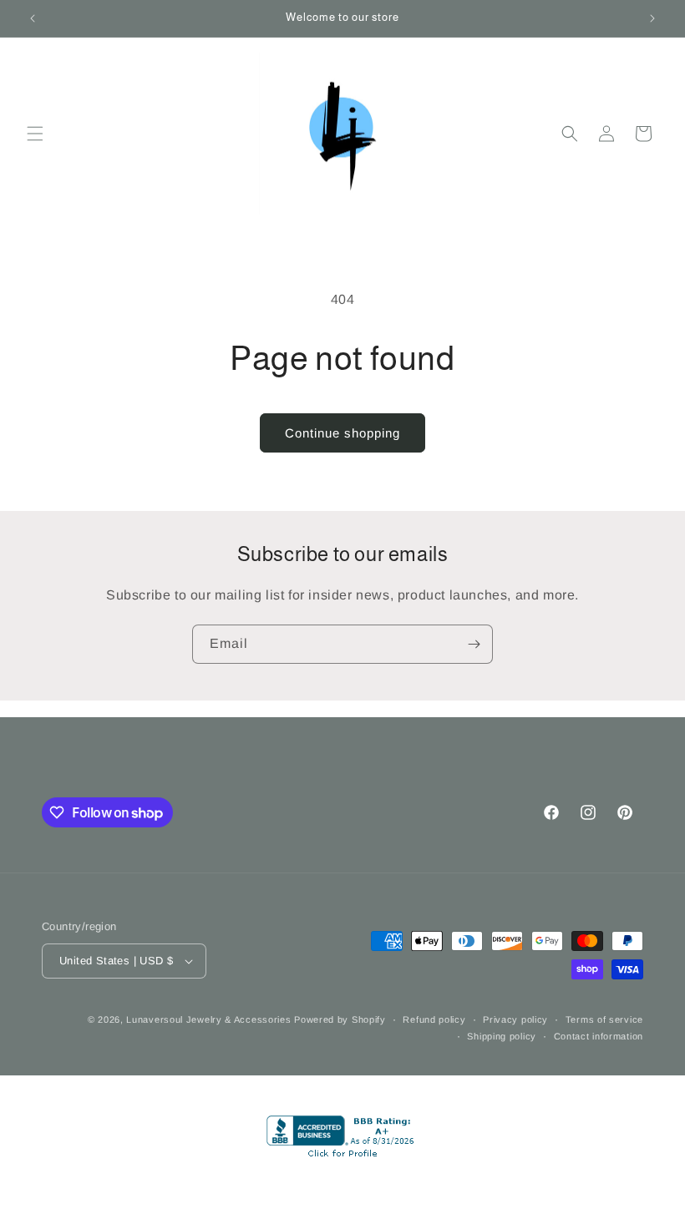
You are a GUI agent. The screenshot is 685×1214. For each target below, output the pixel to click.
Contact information (598, 1036)
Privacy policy (515, 1019)
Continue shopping (342, 433)
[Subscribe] (473, 644)
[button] (35, 133)
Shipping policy (501, 1036)
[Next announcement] (652, 18)
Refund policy (434, 1019)
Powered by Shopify (340, 1019)
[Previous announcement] (32, 18)
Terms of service (604, 1019)
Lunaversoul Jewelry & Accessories (210, 1019)
